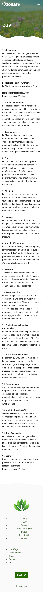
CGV (25, 522)
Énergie (11, 559)
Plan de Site (24, 535)
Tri (9, 562)
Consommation (15, 552)
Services (25, 538)
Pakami (24, 532)
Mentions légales (24, 528)
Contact (24, 525)
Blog (25, 518)
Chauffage (13, 549)
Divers (11, 556)
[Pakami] (11, 4)
